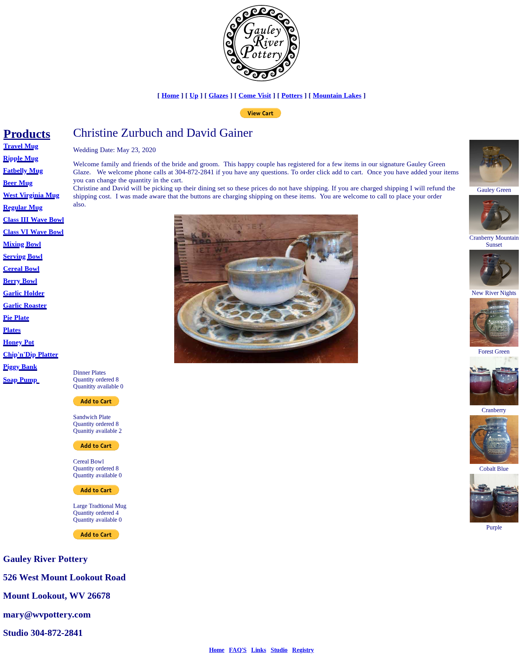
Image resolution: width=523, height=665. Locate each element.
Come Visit (255, 95)
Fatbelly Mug (23, 170)
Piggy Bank (20, 366)
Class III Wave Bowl (33, 219)
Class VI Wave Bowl (33, 232)
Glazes (218, 95)
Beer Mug (18, 183)
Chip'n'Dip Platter (30, 354)
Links (258, 650)
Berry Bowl (20, 281)
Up (194, 95)
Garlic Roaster (25, 305)
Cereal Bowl (21, 268)
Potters (291, 95)
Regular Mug (22, 207)
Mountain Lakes (337, 95)
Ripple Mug (20, 158)
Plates (12, 330)
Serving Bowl (22, 256)
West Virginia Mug (31, 195)
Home (170, 95)
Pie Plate (16, 317)
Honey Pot (18, 342)
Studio (279, 650)
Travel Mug (20, 146)
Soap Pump (20, 379)
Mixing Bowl (22, 244)
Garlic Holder (23, 293)
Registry (303, 650)
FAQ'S (238, 650)
